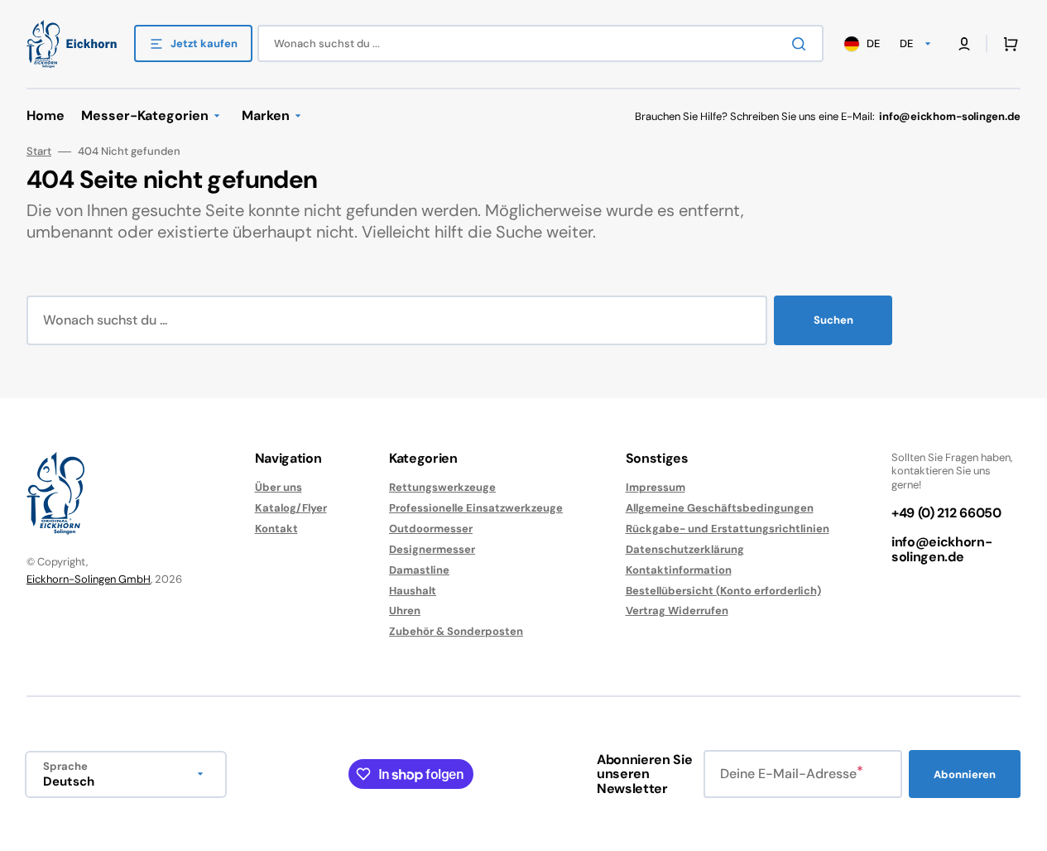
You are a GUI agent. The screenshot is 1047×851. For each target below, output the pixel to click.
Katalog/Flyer (291, 508)
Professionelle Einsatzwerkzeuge (476, 508)
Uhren (404, 610)
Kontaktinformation (679, 570)
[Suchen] (802, 44)
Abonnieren (965, 774)
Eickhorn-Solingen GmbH (88, 579)
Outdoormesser (431, 529)
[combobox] (540, 43)
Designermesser (432, 549)
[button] (1007, 44)
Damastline (419, 570)
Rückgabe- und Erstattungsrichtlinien (727, 529)
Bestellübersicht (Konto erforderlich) (723, 591)
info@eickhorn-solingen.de (941, 549)
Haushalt (412, 591)
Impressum (655, 487)
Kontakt (276, 529)
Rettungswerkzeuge (442, 487)
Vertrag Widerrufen (677, 610)
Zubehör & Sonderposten (456, 631)
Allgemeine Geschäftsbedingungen (720, 508)
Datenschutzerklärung (685, 549)
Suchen (833, 320)
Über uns (278, 487)
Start (38, 151)
